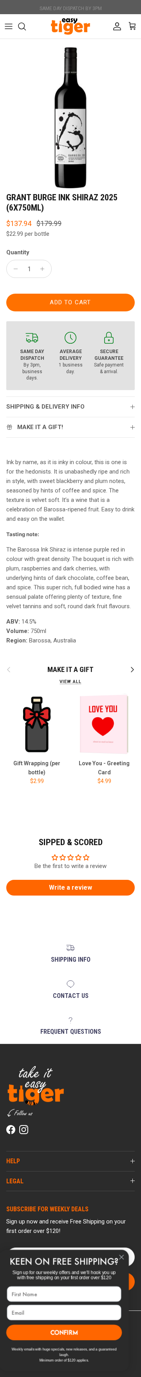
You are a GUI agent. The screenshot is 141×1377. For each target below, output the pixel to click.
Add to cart (70, 302)
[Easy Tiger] (70, 26)
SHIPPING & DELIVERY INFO (45, 406)
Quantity (17, 252)
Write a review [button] (70, 887)
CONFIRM (71, 1332)
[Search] (25, 26)
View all (70, 681)
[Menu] (8, 26)
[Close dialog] (128, 1257)
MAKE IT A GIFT (70, 669)
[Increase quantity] (44, 269)
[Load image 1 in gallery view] (70, 118)
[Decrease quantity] (13, 269)
